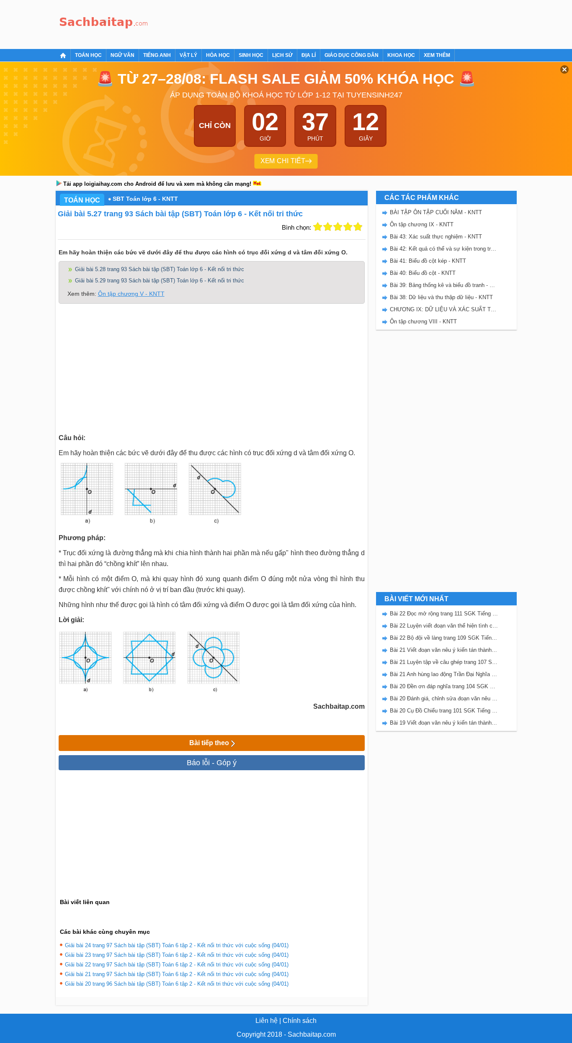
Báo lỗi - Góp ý (212, 763)
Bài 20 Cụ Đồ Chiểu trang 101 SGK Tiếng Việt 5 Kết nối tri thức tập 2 (444, 710)
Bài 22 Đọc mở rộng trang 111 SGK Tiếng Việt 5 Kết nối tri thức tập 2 (444, 613)
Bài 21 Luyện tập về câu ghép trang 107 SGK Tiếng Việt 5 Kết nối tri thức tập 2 (444, 662)
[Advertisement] (304, 23)
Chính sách (300, 1020)
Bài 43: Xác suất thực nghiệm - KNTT (436, 236)
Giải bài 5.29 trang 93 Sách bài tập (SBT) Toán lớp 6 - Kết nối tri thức (159, 280)
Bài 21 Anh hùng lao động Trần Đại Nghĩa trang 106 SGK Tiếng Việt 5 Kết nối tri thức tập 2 (444, 674)
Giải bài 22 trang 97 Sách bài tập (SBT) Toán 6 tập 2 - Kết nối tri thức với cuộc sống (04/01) (177, 964)
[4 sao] (348, 227)
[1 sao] (318, 227)
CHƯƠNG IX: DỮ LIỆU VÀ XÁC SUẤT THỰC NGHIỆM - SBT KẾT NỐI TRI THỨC (444, 309)
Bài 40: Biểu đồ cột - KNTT (423, 273)
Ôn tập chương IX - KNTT (421, 224)
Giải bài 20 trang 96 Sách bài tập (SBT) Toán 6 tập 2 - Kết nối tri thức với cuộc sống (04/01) (177, 984)
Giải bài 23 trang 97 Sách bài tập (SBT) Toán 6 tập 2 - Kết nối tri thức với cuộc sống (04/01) (177, 955)
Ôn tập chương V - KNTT (131, 293)
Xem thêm (437, 55)
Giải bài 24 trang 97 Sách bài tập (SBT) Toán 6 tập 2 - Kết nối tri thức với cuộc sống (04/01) (177, 945)
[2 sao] (328, 227)
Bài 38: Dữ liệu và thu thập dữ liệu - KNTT (441, 297)
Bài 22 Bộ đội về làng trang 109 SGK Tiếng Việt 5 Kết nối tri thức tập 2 (444, 638)
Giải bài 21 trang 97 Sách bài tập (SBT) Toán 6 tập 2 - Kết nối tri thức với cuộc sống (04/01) (177, 974)
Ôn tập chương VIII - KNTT (423, 321)
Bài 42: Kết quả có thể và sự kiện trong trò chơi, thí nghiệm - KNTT (444, 249)
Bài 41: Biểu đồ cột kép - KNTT (428, 261)
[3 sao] (338, 227)
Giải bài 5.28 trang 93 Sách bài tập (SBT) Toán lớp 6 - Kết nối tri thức (159, 269)
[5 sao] (358, 227)
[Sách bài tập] (104, 23)
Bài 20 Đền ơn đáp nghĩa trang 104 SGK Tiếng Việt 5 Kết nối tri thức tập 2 (444, 686)
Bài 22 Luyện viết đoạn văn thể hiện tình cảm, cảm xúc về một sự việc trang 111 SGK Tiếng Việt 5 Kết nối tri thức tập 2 (444, 626)
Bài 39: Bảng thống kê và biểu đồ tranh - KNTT (444, 285)
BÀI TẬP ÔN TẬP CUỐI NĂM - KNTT (436, 212)
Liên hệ (266, 1020)
